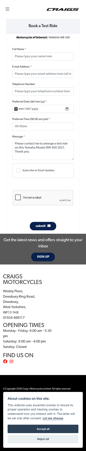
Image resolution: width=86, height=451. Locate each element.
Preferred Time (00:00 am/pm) (31, 119)
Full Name (19, 49)
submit (41, 226)
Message (18, 136)
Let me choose (53, 418)
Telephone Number (23, 84)
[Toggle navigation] (7, 9)
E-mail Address (22, 66)
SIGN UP (43, 256)
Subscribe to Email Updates (38, 170)
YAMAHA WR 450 (43, 37)
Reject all (43, 439)
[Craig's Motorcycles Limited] (63, 9)
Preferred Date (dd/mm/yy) (29, 101)
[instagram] (12, 362)
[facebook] (6, 362)
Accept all (43, 428)
